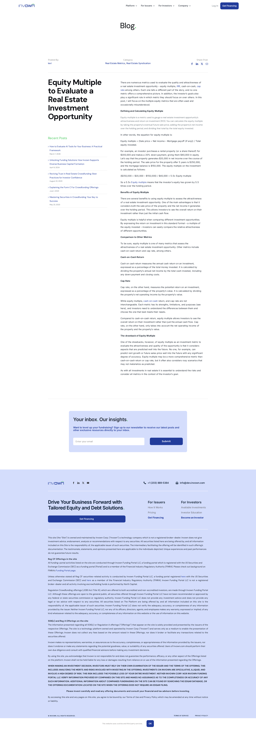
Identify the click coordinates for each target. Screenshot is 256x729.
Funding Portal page (65, 570)
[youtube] (88, 483)
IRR (178, 86)
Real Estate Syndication (138, 63)
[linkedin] (197, 64)
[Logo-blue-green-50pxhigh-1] (27, 4)
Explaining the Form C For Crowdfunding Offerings (74, 187)
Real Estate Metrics (115, 63)
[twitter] (202, 64)
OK (150, 723)
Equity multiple (139, 182)
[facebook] (192, 64)
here (183, 576)
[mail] (207, 64)
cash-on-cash (150, 301)
